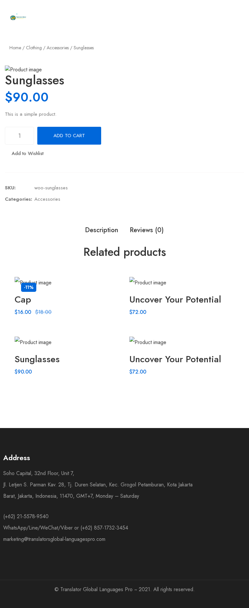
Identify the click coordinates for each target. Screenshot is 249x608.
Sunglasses (37, 359)
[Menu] (156, 17)
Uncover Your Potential (175, 299)
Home (15, 47)
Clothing (34, 47)
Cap (23, 299)
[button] (24, 153)
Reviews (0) (147, 230)
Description (101, 230)
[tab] (101, 230)
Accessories (58, 47)
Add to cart (69, 135)
